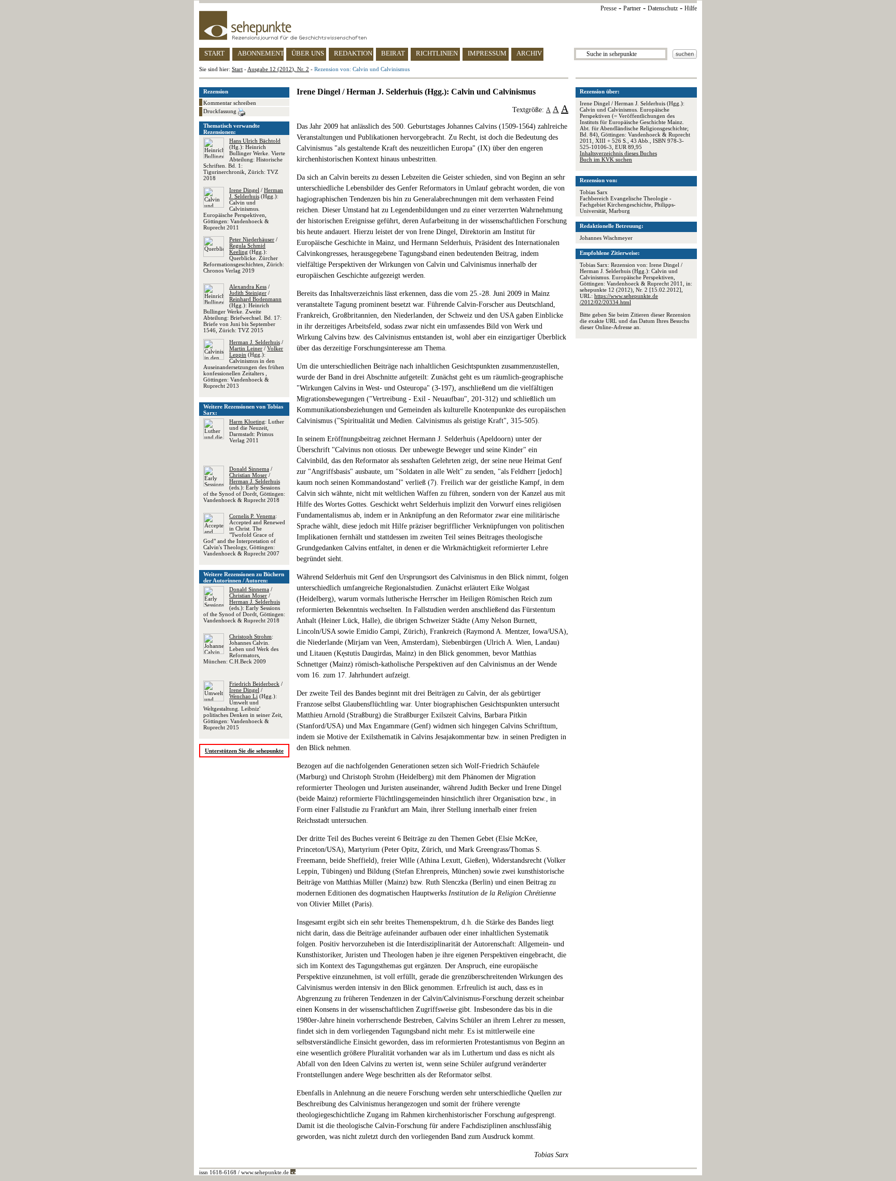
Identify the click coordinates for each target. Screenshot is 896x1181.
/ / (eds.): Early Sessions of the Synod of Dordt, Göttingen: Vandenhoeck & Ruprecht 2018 (244, 484)
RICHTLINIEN (437, 53)
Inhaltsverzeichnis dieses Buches (618, 153)
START (214, 53)
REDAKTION (353, 53)
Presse (608, 8)
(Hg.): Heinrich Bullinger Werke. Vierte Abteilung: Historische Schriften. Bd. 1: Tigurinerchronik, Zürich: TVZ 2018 (244, 159)
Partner (632, 8)
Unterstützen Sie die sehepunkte (244, 751)
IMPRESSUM (487, 53)
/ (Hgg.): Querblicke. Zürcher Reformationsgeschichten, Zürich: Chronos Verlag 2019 (243, 255)
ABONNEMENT (260, 53)
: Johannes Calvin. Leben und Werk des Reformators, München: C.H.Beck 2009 (240, 648)
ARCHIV (529, 53)
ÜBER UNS (307, 53)
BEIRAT (393, 53)
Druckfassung (220, 111)
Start (237, 69)
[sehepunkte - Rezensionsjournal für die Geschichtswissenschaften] (448, 25)
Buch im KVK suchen (606, 159)
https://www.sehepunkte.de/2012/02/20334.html (619, 299)
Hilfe (690, 8)
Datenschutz (663, 8)
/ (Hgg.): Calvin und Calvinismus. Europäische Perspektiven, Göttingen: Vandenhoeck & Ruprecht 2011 (243, 208)
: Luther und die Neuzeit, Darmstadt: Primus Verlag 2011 (256, 430)
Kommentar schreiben (229, 103)
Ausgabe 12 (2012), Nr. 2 (278, 69)
